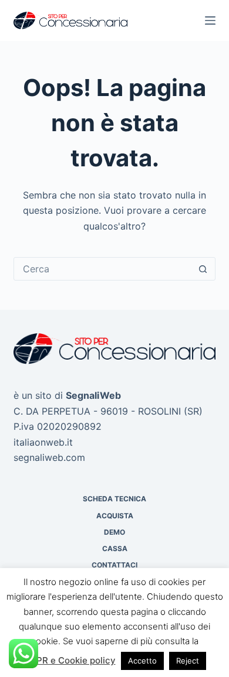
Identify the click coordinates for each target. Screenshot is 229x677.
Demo (114, 532)
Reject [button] (187, 660)
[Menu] (210, 20)
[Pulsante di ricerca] (203, 269)
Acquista (114, 515)
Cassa (114, 548)
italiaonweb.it (43, 442)
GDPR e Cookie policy (69, 660)
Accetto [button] (142, 660)
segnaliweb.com (49, 457)
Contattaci (114, 564)
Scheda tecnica (114, 498)
